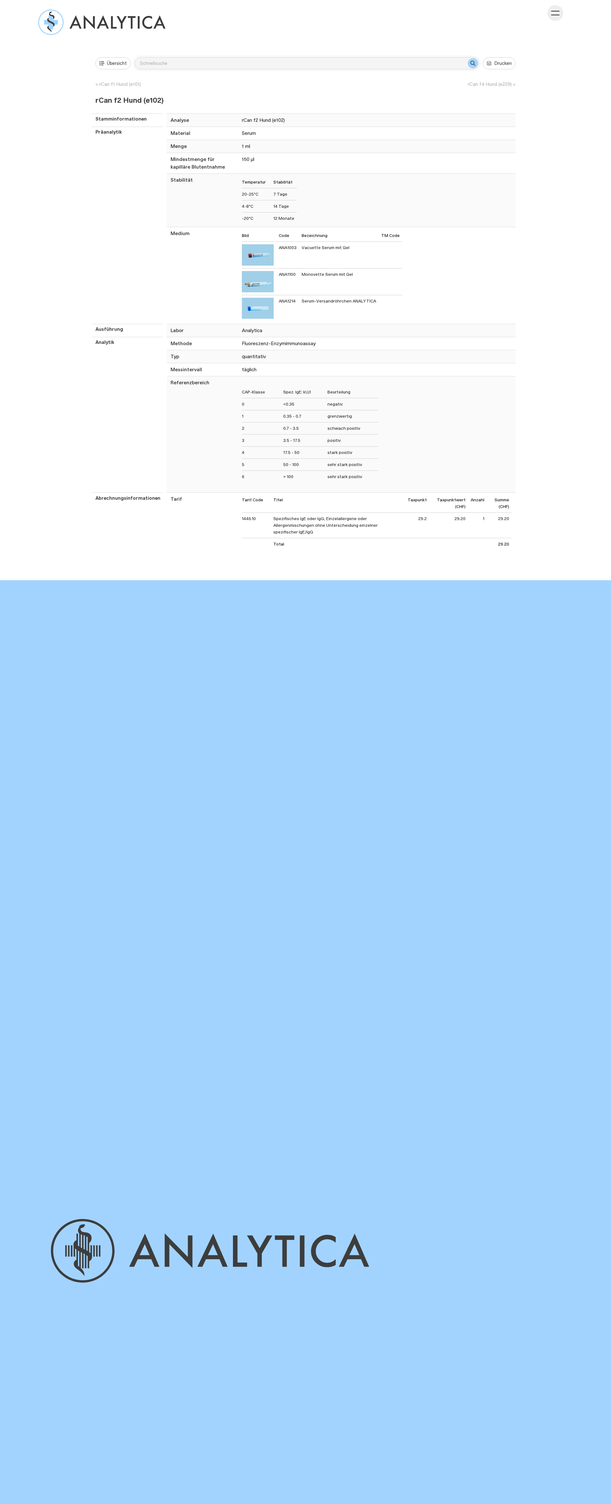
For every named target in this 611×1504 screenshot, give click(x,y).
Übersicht (117, 63)
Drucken (503, 63)
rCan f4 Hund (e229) (490, 84)
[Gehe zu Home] (239, 1251)
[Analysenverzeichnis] (101, 22)
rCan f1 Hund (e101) (120, 84)
